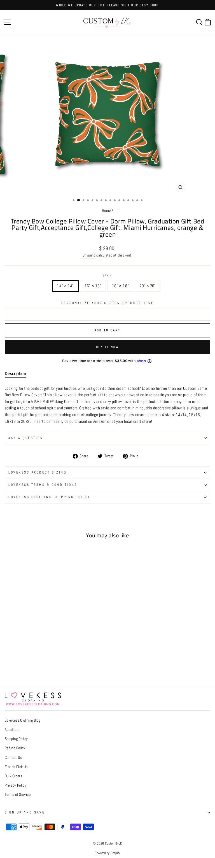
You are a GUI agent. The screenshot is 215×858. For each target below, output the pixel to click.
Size (107, 275)
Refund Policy (15, 748)
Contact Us (13, 757)
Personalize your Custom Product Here (107, 303)
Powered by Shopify (107, 853)
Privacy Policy (15, 785)
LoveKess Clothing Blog (22, 720)
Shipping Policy (16, 738)
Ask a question (25, 438)
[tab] (15, 375)
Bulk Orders (13, 776)
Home (106, 210)
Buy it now (107, 347)
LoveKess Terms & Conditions (42, 484)
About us (11, 729)
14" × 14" (65, 285)
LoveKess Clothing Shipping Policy (49, 497)
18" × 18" (120, 285)
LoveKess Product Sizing (37, 472)
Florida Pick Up (16, 766)
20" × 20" (147, 285)
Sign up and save (25, 812)
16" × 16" (93, 285)
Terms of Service (18, 794)
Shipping (89, 255)
